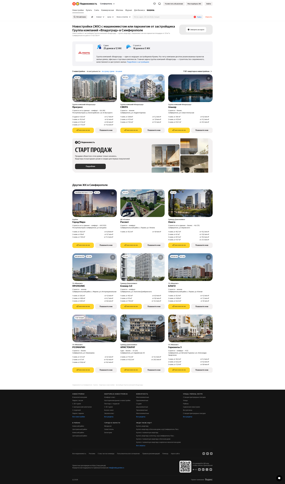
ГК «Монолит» (77, 283)
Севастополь (109, 429)
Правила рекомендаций (151, 453)
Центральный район (79, 429)
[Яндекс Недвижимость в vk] (203, 453)
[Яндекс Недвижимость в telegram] (211, 453)
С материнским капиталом (82, 407)
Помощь (165, 453)
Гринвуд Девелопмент (176, 219)
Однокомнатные (142, 400)
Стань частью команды (106, 453)
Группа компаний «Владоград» (84, 104)
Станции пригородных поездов (194, 397)
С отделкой (76, 410)
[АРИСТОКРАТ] (142, 328)
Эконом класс (109, 413)
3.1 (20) (135, 351)
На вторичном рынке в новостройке (117, 400)
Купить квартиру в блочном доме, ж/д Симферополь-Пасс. (157, 429)
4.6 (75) (197, 225)
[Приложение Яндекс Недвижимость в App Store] (199, 469)
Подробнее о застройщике (138, 62)
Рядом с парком (78, 413)
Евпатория (108, 432)
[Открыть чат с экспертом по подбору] (279, 478)
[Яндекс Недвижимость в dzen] (207, 453)
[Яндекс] (209, 480)
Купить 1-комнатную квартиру (147, 432)
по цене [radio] (119, 71)
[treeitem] (78, 10)
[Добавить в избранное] (112, 78)
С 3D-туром (76, 404)
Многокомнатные (142, 397)
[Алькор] (190, 88)
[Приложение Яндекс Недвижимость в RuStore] (210, 469)
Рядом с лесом (77, 400)
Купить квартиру (142, 426)
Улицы (185, 400)
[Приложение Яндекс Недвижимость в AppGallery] (207, 469)
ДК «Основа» (125, 219)
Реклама (92, 453)
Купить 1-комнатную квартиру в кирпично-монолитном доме (158, 442)
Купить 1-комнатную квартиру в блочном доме (153, 439)
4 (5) (186, 351)
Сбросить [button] (208, 17)
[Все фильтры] (92, 17)
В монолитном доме (79, 397)
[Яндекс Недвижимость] (84, 3)
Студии (138, 404)
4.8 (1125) (103, 225)
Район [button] (199, 17)
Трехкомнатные (142, 410)
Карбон (75, 219)
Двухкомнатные (142, 407)
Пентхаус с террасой (111, 404)
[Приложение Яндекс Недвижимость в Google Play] (203, 469)
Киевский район (78, 426)
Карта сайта (175, 453)
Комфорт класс (109, 397)
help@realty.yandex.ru (116, 468)
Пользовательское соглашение (128, 453)
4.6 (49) (102, 110)
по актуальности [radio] (93, 71)
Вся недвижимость (79, 453)
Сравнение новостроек (191, 407)
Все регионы (187, 410)
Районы (186, 404)
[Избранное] (155, 4)
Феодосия (107, 426)
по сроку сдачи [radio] (108, 71)
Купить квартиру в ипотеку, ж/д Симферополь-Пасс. (155, 436)
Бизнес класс (109, 410)
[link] (209, 4)
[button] (159, 4)
